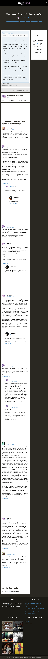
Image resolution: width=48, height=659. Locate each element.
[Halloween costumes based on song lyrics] (18, 648)
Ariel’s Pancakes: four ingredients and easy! (34, 606)
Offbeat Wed (35, 43)
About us (27, 621)
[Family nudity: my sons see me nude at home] (7, 626)
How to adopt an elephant (30, 613)
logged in (9, 591)
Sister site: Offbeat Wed (30, 623)
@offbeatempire (11, 97)
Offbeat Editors (27, 17)
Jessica (8, 145)
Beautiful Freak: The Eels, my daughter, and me (20, 90)
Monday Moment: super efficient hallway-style (9, 85)
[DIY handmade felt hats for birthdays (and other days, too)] (7, 637)
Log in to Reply (6, 141)
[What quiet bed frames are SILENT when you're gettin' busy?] (18, 626)
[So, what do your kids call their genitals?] (7, 648)
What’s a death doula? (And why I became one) (34, 611)
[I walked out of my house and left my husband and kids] (18, 637)
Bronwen (9, 553)
